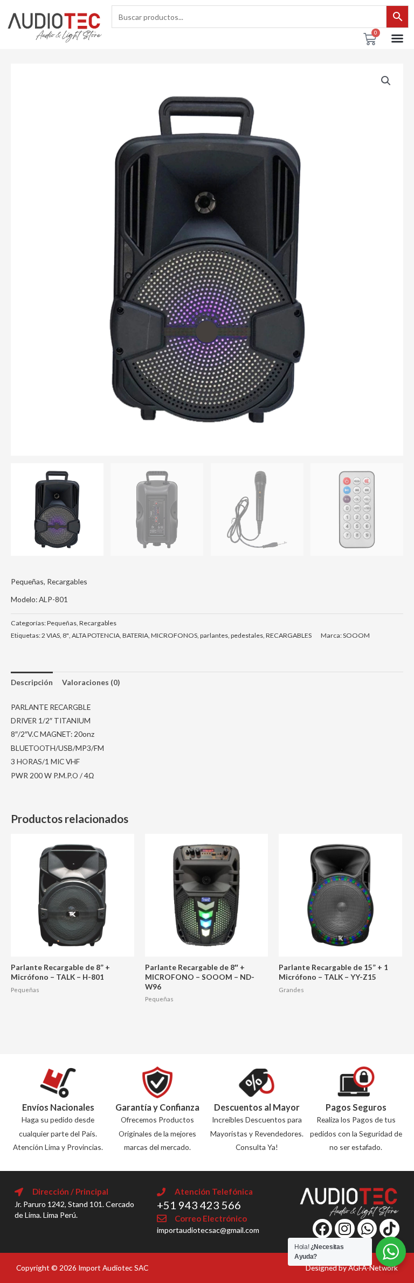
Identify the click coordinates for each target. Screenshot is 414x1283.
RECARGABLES (289, 635)
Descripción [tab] (32, 682)
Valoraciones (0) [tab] (91, 682)
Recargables (67, 581)
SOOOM (356, 635)
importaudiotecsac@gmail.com (208, 1230)
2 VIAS (51, 635)
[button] (397, 38)
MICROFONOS (174, 635)
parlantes (214, 635)
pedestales (247, 635)
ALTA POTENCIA (96, 635)
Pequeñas (27, 581)
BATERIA (135, 635)
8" (66, 635)
